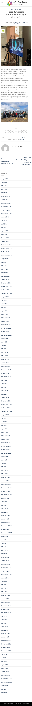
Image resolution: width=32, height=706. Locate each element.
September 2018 (6, 494)
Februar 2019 (5, 477)
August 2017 (5, 536)
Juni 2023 (4, 304)
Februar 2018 (5, 515)
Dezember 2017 (6, 522)
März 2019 (4, 474)
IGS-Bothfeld (16, 23)
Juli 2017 (4, 540)
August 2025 (5, 217)
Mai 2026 (4, 186)
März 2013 (4, 692)
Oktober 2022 (5, 331)
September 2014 (6, 651)
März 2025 (4, 234)
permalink (21, 139)
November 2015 (6, 606)
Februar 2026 (5, 196)
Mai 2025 (4, 227)
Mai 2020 (4, 425)
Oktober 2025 (5, 210)
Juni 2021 (4, 383)
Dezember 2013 (6, 675)
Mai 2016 (4, 585)
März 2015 (4, 630)
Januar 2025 (5, 241)
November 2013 (6, 678)
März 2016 (4, 592)
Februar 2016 (5, 595)
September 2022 (6, 335)
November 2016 (6, 567)
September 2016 (6, 574)
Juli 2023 (4, 300)
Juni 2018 (4, 501)
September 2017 (6, 533)
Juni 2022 (4, 345)
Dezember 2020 (6, 401)
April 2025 (4, 231)
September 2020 (6, 411)
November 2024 (6, 248)
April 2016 (4, 588)
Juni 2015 (4, 619)
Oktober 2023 (5, 290)
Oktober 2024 (5, 251)
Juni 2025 (4, 224)
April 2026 (4, 189)
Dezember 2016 (6, 564)
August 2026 (5, 179)
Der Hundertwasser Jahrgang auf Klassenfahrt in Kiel (7, 161)
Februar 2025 (5, 238)
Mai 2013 (4, 689)
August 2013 (5, 685)
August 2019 (5, 456)
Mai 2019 (4, 467)
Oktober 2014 (5, 647)
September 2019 (6, 453)
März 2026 (4, 192)
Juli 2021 (4, 380)
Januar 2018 (5, 519)
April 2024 (4, 269)
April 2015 (4, 626)
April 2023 (4, 311)
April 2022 (4, 352)
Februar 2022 (5, 359)
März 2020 (4, 432)
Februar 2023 (5, 317)
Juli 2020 (4, 418)
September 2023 (6, 293)
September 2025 (6, 213)
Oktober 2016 (5, 571)
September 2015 (6, 612)
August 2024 (5, 258)
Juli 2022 (4, 342)
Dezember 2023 (6, 283)
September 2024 (6, 255)
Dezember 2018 (6, 484)
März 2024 (4, 272)
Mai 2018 (4, 505)
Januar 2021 (5, 397)
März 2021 (4, 394)
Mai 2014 (4, 661)
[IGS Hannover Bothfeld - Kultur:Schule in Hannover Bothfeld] (17, 3)
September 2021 (6, 376)
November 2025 (6, 206)
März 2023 (4, 314)
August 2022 (5, 338)
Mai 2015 (4, 623)
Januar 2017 (5, 560)
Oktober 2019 (5, 449)
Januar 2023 (5, 321)
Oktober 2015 (5, 609)
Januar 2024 (5, 279)
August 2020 (5, 415)
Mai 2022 (4, 349)
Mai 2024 (4, 265)
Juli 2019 (4, 460)
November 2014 (6, 644)
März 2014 (4, 668)
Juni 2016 (4, 581)
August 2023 (5, 297)
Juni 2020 (4, 422)
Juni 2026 (4, 182)
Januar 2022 (5, 363)
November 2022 (6, 328)
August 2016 (5, 578)
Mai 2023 (4, 307)
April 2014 (4, 665)
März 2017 (4, 553)
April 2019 (4, 470)
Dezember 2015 (6, 602)
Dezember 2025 (6, 203)
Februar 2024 (5, 276)
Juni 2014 (4, 658)
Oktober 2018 (5, 491)
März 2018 (4, 512)
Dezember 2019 (6, 442)
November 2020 (6, 404)
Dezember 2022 (6, 324)
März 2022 (4, 356)
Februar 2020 (5, 435)
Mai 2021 (4, 387)
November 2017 (6, 526)
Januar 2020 (5, 439)
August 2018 (5, 498)
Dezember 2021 (6, 366)
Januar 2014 (5, 671)
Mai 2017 (4, 547)
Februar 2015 (5, 633)
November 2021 (6, 370)
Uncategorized (16, 9)
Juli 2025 (4, 220)
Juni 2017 (4, 543)
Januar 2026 (5, 199)
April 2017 (4, 550)
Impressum (26, 703)
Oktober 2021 (5, 373)
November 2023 (6, 286)
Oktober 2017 (5, 529)
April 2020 (4, 429)
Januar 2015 (5, 637)
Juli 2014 (4, 654)
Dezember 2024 (6, 245)
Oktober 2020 (5, 408)
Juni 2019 (4, 463)
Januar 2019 (5, 481)
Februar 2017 (5, 557)
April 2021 (4, 390)
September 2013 (6, 682)
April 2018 (4, 508)
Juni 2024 (4, 262)
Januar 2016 (5, 599)
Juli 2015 (4, 616)
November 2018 (6, 488)
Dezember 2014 (6, 640)
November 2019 (6, 446)
